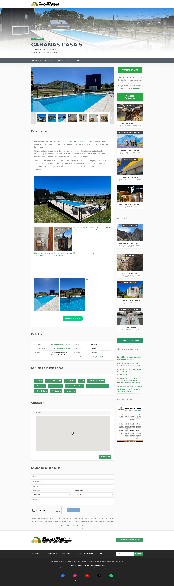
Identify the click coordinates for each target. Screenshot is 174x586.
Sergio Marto (121, 357)
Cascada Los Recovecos (130, 273)
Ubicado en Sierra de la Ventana (45, 49)
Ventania (79, 565)
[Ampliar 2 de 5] (109, 256)
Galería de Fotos (36, 60)
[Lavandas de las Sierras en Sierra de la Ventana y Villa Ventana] (130, 143)
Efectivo (92, 357)
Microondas (71, 391)
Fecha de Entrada (36, 490)
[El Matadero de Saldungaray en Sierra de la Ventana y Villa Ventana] (130, 293)
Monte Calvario (130, 327)
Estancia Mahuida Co (130, 123)
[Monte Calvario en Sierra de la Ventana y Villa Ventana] (130, 320)
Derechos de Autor (51, 553)
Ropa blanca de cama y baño (98, 386)
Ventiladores (56, 391)
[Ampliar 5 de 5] (109, 281)
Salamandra (41, 386)
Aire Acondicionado (54, 381)
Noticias (132, 4)
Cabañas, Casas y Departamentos (61, 344)
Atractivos (108, 4)
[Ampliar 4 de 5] (83, 281)
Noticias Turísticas (130, 97)
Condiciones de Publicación (86, 553)
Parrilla (39, 381)
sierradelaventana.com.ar (98, 565)
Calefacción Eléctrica (97, 381)
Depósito (99, 357)
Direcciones (106, 456)
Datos (141, 4)
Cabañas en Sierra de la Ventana (129, 539)
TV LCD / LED (71, 381)
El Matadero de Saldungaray (130, 300)
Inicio (83, 4)
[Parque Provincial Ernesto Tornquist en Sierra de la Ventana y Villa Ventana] (130, 236)
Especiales (121, 4)
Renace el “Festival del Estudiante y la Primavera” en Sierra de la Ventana (129, 372)
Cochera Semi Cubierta (75, 386)
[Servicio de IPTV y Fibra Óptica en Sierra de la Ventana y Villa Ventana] (130, 197)
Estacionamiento (56, 386)
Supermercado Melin (130, 177)
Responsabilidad (67, 553)
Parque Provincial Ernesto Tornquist (132, 243)
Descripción (48, 60)
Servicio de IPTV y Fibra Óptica (130, 204)
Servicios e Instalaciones (63, 60)
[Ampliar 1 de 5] (89, 256)
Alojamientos (93, 4)
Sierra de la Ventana (76, 528)
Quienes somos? (36, 553)
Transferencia (106, 357)
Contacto (101, 553)
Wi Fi (82, 381)
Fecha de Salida (78, 490)
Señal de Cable (42, 391)
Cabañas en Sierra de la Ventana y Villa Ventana (72, 525)
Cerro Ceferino (79, 141)
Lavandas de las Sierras (130, 150)
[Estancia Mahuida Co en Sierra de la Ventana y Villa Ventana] (130, 116)
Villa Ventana (87, 528)
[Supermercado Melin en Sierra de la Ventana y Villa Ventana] (130, 170)
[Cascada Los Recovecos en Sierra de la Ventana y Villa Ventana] (130, 266)
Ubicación (77, 60)
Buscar (139, 553)
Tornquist (86, 565)
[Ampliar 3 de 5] (57, 281)
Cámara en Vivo (130, 70)
